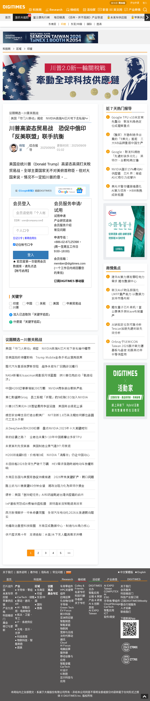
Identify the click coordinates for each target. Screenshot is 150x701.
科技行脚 (80, 595)
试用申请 (60, 215)
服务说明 (21, 572)
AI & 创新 (94, 603)
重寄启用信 (30, 238)
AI (105, 594)
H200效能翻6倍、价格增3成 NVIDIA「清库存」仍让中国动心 (47, 455)
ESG (106, 597)
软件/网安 (109, 616)
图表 (99, 24)
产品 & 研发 (95, 600)
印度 (63, 24)
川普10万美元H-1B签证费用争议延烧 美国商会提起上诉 (43, 406)
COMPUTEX (111, 591)
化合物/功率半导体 (67, 602)
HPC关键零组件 (66, 591)
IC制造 (64, 673)
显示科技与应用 (66, 679)
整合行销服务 (128, 604)
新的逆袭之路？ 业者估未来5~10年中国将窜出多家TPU (43, 437)
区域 (18, 48)
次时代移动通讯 (66, 637)
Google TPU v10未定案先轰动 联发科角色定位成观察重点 (128, 121)
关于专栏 (80, 603)
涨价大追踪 (23, 16)
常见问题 (60, 229)
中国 (29, 303)
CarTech (65, 666)
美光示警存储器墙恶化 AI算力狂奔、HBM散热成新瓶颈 (128, 190)
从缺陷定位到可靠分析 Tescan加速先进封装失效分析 (127, 328)
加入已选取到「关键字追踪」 (32, 314)
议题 (50, 586)
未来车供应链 (118, 17)
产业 (17, 586)
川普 (16, 307)
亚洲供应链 (66, 617)
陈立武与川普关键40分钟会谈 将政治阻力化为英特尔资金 (45, 486)
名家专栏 (80, 592)
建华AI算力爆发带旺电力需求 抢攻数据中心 (128, 279)
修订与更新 (8, 628)
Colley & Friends (79, 587)
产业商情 (134, 9)
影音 (104, 9)
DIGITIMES (133, 579)
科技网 (37, 9)
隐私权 (45, 572)
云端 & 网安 (95, 596)
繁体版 (114, 2)
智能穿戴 (65, 663)
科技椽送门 (8, 617)
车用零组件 (66, 586)
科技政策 (22, 636)
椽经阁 (74, 9)
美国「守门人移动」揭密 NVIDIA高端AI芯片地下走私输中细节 (48, 348)
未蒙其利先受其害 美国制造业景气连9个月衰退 (38, 446)
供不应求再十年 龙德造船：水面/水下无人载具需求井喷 (43, 534)
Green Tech (67, 607)
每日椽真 (59, 17)
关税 (43, 303)
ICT (106, 613)
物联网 (64, 628)
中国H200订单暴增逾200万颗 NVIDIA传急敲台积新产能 (43, 388)
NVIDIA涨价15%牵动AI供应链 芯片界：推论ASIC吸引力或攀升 (127, 173)
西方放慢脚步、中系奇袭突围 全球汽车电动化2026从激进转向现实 (49, 514)
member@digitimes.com (69, 263)
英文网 (117, 9)
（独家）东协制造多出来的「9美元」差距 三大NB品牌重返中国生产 (128, 139)
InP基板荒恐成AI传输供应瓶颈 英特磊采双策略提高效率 (43, 503)
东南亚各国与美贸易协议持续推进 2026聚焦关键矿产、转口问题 (49, 477)
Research (55, 9)
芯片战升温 (8, 588)
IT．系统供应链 (23, 623)
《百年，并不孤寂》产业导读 (85, 17)
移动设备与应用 (66, 658)
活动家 (91, 9)
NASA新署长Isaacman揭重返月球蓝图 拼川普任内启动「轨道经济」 (49, 377)
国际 (89, 24)
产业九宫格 (8, 610)
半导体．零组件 (24, 591)
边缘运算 (65, 597)
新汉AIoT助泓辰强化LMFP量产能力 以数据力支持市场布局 (128, 294)
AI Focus (65, 645)
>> (69, 552)
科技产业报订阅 (129, 597)
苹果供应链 (8, 602)
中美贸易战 (73, 303)
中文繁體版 (126, 572)
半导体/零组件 (112, 600)
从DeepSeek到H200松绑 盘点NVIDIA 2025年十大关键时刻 (46, 428)
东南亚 (52, 24)
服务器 (64, 652)
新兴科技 (65, 613)
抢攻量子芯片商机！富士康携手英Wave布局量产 (127, 311)
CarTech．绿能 (26, 597)
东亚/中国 (76, 24)
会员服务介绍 (63, 225)
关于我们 (8, 572)
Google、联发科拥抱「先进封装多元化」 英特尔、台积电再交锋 (127, 156)
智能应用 (94, 592)
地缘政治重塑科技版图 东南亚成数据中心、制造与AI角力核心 (47, 526)
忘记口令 (17, 238)
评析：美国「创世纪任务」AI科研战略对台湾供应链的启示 (44, 495)
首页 (8, 17)
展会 (5, 622)
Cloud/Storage (112, 603)
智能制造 (65, 621)
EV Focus (65, 610)
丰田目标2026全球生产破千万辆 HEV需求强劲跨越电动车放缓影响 (49, 466)
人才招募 (126, 608)
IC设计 (64, 670)
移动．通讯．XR (24, 602)
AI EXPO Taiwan (94, 612)
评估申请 (134, 2)
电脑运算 (65, 649)
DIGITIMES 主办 (95, 587)
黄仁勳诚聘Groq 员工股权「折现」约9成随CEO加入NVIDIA (46, 397)
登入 (145, 2)
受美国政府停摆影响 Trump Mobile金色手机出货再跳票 (43, 357)
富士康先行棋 (41, 17)
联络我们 (126, 611)
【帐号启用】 (22, 270)
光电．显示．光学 (24, 631)
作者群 (78, 599)
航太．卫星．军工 (24, 616)
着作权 (34, 572)
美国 (56, 303)
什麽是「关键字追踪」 (28, 321)
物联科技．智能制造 (24, 642)
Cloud (63, 642)
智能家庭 (65, 624)
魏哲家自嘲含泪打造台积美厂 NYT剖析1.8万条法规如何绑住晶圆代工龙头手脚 (49, 417)
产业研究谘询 (63, 220)
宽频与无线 (66, 632)
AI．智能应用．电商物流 (22, 609)
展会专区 (53, 593)
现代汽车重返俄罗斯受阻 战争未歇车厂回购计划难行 (41, 366)
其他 (91, 607)
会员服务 (126, 589)
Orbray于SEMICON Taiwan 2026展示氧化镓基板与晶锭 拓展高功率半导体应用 (128, 348)
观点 (50, 589)
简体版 (122, 2)
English (141, 572)
